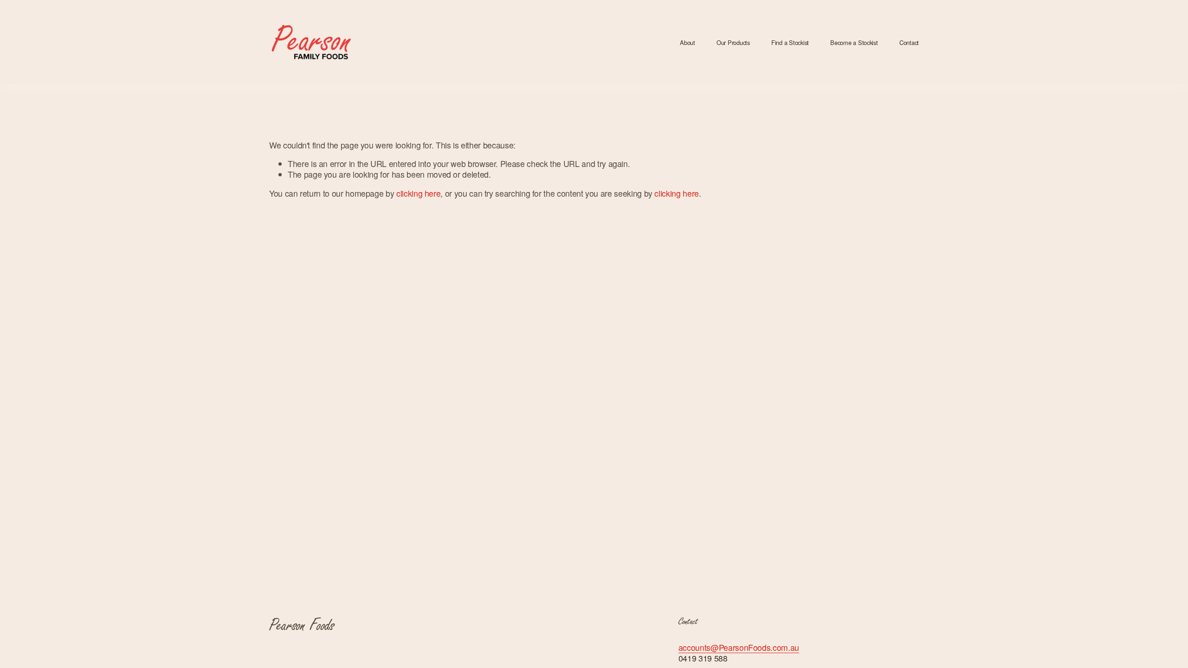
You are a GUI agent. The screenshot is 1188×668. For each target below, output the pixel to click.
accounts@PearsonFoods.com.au (738, 647)
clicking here (418, 193)
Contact (909, 42)
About (687, 42)
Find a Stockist (790, 42)
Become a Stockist (854, 42)
